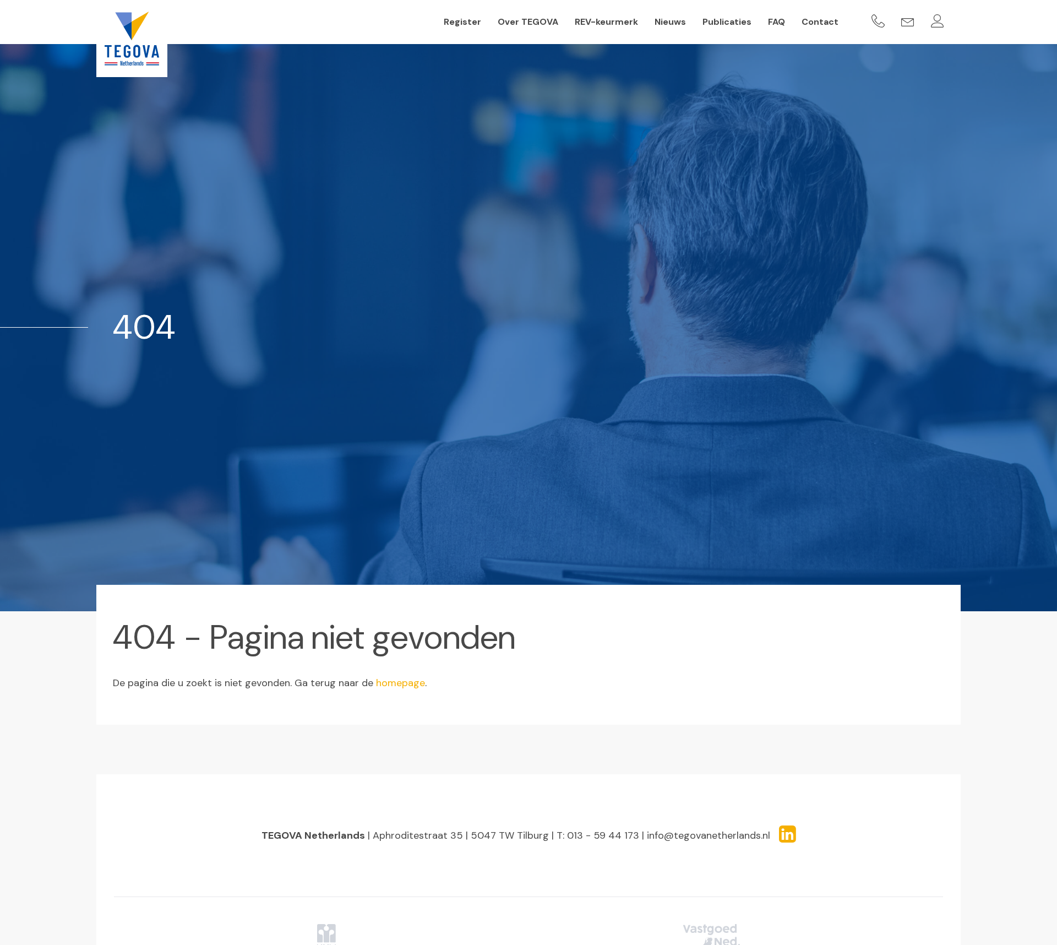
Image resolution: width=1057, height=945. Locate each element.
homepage (400, 682)
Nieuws (670, 22)
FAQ (776, 22)
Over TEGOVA (528, 22)
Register (462, 22)
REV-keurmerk (606, 22)
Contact (820, 22)
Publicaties (726, 22)
